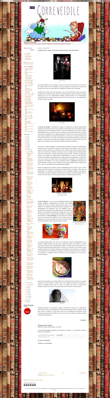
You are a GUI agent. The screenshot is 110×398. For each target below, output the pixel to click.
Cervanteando (28, 82)
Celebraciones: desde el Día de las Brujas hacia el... (29, 279)
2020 (26, 143)
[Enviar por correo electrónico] (57, 335)
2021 (26, 141)
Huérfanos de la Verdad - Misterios (28, 112)
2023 (26, 137)
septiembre (28, 284)
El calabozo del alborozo (28, 99)
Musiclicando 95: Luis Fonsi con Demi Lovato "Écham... (29, 178)
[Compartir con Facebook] (60, 335)
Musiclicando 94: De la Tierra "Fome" (29, 207)
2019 (26, 144)
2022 (26, 139)
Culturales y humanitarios (27, 89)
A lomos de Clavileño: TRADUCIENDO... (29, 69)
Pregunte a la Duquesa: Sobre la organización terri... (30, 168)
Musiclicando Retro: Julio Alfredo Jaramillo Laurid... (30, 155)
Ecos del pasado (28, 94)
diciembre (28, 149)
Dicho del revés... (28, 93)
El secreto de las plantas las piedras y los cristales (29, 102)
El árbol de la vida (45, 336)
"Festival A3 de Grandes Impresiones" (29, 215)
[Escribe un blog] (58, 335)
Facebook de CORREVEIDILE (28, 56)
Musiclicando (27, 116)
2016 (26, 300)
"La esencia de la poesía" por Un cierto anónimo (29, 263)
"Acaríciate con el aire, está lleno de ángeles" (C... (30, 271)
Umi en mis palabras (29, 128)
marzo (27, 294)
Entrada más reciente (42, 372)
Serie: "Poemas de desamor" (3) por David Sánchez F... (30, 173)
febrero (27, 296)
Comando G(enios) (29, 85)
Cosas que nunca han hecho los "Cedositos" (29, 254)
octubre (28, 282)
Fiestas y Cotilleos (28, 106)
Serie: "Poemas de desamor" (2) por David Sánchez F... (30, 203)
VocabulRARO (28, 131)
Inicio (63, 372)
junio (27, 289)
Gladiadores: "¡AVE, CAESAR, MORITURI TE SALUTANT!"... (30, 192)
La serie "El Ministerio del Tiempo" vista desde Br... (29, 183)
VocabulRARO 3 (29, 199)
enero (27, 297)
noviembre (28, 151)
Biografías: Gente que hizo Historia (29, 80)
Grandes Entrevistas (29, 109)
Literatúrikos (27, 115)
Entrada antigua (82, 372)
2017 (26, 148)
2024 (26, 136)
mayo (27, 291)
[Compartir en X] (59, 335)
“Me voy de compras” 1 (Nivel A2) (29, 196)
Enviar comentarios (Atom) (49, 375)
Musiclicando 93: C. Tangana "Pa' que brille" (30, 237)
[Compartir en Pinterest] (62, 335)
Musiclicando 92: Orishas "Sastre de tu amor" (29, 267)
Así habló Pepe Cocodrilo (28, 78)
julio (27, 287)
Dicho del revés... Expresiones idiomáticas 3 (29, 187)
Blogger (54, 389)
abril (27, 292)
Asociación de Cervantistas (28, 54)
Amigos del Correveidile (27, 75)
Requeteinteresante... (29, 123)
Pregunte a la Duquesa (27, 122)
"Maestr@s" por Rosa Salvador (29, 275)
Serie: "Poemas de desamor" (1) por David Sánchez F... (30, 259)
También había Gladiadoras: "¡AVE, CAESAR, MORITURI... (30, 160)
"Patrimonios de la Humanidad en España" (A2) (29, 164)
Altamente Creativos (29, 72)
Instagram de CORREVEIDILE (28, 59)
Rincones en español (29, 126)
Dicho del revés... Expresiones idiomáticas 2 (29, 241)
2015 (26, 301)
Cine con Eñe (27, 84)
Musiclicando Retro (29, 118)
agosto (27, 285)
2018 (26, 146)
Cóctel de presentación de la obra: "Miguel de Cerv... (29, 233)
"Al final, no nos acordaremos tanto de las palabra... (29, 228)
